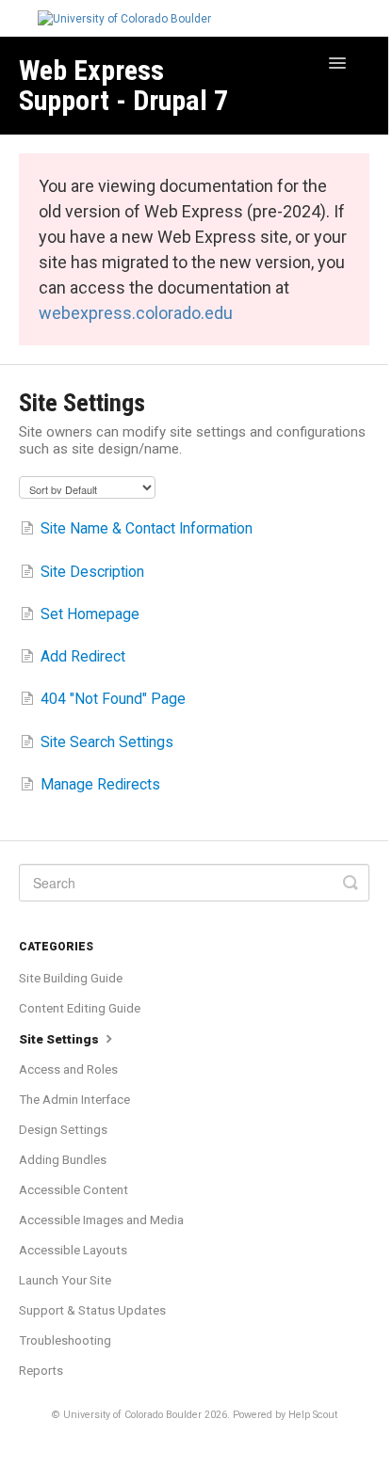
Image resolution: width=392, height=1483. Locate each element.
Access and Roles (68, 1069)
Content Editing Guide (79, 1008)
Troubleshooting (65, 1340)
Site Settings (60, 1039)
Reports (41, 1370)
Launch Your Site (65, 1280)
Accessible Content (73, 1190)
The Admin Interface (74, 1099)
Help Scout (312, 1415)
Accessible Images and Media (101, 1220)
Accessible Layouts (73, 1250)
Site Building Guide (70, 978)
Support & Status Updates (92, 1310)
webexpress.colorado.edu (136, 313)
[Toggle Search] (350, 882)
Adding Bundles (62, 1160)
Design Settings (63, 1130)
